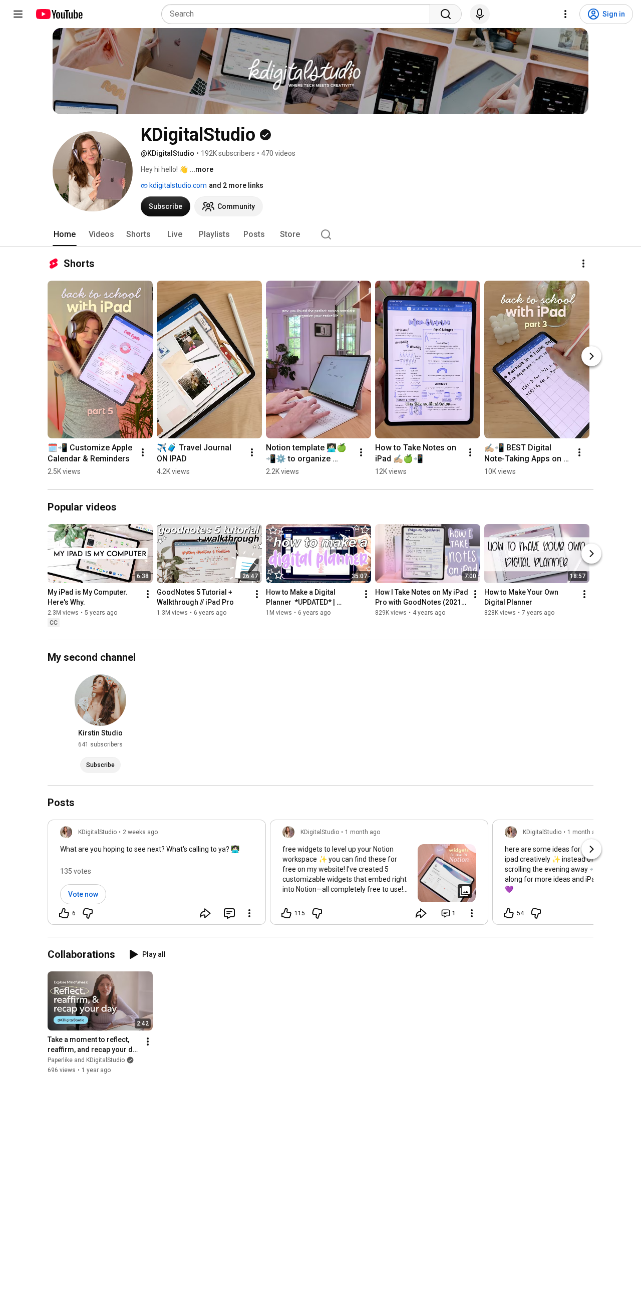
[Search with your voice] (480, 14)
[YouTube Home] (59, 14)
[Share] (205, 913)
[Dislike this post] (88, 913)
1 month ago (362, 832)
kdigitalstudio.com (177, 185)
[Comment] (229, 913)
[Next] (591, 356)
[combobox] (299, 14)
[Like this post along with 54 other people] (509, 913)
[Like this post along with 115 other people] (286, 913)
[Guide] (18, 14)
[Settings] (565, 14)
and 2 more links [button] (236, 185)
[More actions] (583, 263)
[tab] (65, 234)
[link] (156, 875)
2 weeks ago (140, 832)
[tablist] (320, 234)
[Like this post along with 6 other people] (64, 913)
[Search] (446, 14)
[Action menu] (249, 913)
